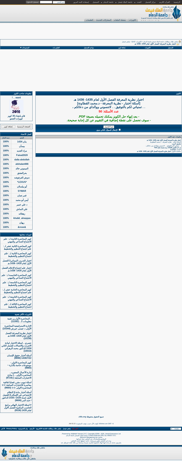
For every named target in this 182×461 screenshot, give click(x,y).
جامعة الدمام (108, 2)
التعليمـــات (56, 47)
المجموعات (25, 47)
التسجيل (96, 2)
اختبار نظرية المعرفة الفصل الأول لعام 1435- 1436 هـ (154, 151)
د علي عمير (21, 204)
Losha (100, 437)
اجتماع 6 (173, 149)
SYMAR (22, 191)
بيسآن (22, 146)
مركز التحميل (150, 2)
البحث (139, 2)
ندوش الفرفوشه (22, 177)
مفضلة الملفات (120, 20)
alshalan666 (21, 164)
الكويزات (132, 20)
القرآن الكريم (164, 2)
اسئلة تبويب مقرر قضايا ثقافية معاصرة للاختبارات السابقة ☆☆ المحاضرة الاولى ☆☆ (16, 385)
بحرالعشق (22, 173)
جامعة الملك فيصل (125, 2)
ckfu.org (82, 417)
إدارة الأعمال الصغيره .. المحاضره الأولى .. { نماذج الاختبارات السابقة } (19, 375)
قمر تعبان (21, 195)
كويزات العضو (16, 118)
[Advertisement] (130, 32)
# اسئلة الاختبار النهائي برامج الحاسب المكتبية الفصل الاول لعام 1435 (17, 408)
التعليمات (89, 20)
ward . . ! (16, 97)
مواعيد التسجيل (89, 47)
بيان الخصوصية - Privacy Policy (17, 428)
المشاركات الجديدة (103, 20)
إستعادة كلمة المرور (81, 2)
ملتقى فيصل (67, 428)
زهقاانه (22, 214)
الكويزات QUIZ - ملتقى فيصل (131, 42)
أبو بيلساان (22, 186)
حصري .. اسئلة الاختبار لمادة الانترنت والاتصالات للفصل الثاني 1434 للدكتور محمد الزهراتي (16, 346)
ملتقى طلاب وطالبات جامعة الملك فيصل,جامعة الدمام (160, 42)
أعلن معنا (75, 428)
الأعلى (3, 428)
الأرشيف (31, 428)
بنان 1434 (22, 141)
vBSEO (109, 435)
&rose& (22, 227)
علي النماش (22, 209)
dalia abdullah (21, 159)
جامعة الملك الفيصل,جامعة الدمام (77, 435)
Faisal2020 (22, 155)
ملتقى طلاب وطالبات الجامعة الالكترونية (48, 428)
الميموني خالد (22, 168)
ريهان (21, 222)
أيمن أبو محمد (22, 200)
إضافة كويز (121, 47)
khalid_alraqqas (22, 218)
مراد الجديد (22, 151)
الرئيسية (177, 2)
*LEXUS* (22, 182)
